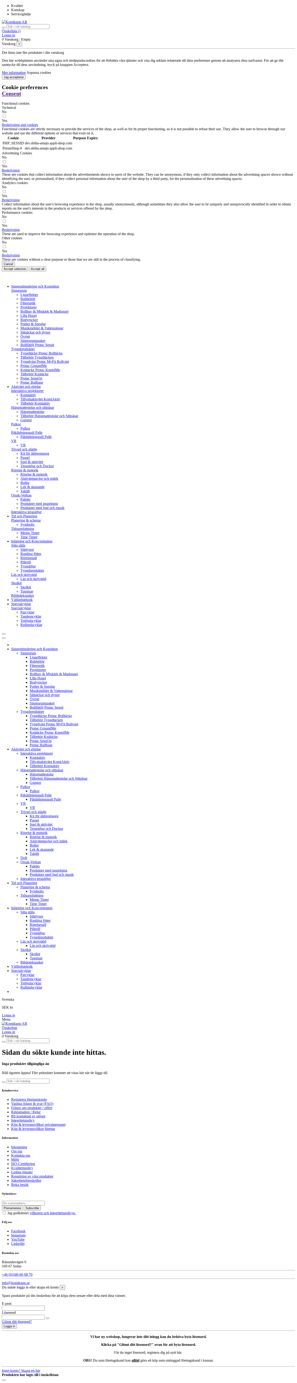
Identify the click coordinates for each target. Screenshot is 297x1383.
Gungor (26, 420)
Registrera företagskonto (29, 1099)
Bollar (24, 483)
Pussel (25, 458)
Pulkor (16, 424)
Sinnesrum (19, 290)
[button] (20, 125)
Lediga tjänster (22, 1172)
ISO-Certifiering (23, 1164)
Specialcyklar (21, 608)
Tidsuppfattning (22, 529)
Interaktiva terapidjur (26, 512)
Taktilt (25, 491)
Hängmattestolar (32, 412)
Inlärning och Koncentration (31, 908)
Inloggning (19, 1147)
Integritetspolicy (23, 1120)
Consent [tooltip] (11, 94)
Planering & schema (26, 520)
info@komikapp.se (16, 1283)
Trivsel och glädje (24, 449)
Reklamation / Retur (26, 1112)
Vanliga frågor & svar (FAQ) (32, 1104)
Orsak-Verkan (21, 495)
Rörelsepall (28, 558)
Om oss (16, 1151)
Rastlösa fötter (30, 554)
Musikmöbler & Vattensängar (41, 328)
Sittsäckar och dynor (35, 332)
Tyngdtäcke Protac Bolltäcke (41, 353)
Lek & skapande (32, 487)
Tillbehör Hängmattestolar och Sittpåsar (49, 416)
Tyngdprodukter (23, 349)
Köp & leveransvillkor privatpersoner (38, 1125)
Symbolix (27, 524)
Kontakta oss (20, 1155)
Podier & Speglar (33, 324)
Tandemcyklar (30, 616)
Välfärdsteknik (22, 966)
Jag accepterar (14, 77)
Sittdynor (27, 550)
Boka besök (20, 1185)
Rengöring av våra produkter (32, 1176)
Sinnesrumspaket (32, 341)
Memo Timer (29, 533)
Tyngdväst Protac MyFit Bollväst (44, 362)
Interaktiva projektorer (27, 391)
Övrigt (25, 336)
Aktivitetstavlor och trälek (39, 478)
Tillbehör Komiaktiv (35, 403)
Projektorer (28, 307)
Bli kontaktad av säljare (28, 1116)
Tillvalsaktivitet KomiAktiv (40, 399)
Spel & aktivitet (31, 462)
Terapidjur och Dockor (37, 466)
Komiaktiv (28, 395)
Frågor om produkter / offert (31, 1108)
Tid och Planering (24, 883)
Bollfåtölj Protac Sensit (37, 345)
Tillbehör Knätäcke (34, 374)
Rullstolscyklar (31, 625)
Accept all (37, 269)
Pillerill (25, 562)
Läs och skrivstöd (24, 575)
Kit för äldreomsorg (34, 453)
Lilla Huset (28, 316)
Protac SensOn (31, 378)
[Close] (4, 638)
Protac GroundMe (33, 366)
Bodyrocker (29, 320)
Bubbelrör (27, 299)
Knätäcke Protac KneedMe (40, 370)
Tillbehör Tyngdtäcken (37, 357)
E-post (6, 1303)
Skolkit (16, 583)
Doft (23, 858)
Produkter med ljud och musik (42, 508)
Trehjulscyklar (30, 621)
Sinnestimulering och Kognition (34, 649)
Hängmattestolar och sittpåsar (32, 407)
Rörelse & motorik (24, 470)
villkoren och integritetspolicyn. (53, 1213)
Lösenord (9, 1313)
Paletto (25, 499)
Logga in (8, 1015)
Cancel (8, 264)
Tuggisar (26, 591)
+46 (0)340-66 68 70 (17, 1274)
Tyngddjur (28, 566)
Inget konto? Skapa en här (21, 1371)
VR (13, 441)
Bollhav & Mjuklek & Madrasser (44, 311)
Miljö (15, 1160)
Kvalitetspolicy (22, 1168)
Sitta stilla (18, 545)
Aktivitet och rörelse (26, 749)
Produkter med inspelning (39, 504)
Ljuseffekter (29, 295)
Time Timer (28, 537)
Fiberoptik (28, 303)
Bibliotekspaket (22, 595)
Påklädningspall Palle (26, 433)
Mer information (14, 73)
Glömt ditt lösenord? (17, 1322)
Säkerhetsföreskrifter (26, 1180)
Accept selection (15, 269)
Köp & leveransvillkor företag (33, 1129)
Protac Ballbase (31, 382)
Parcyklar (27, 612)
